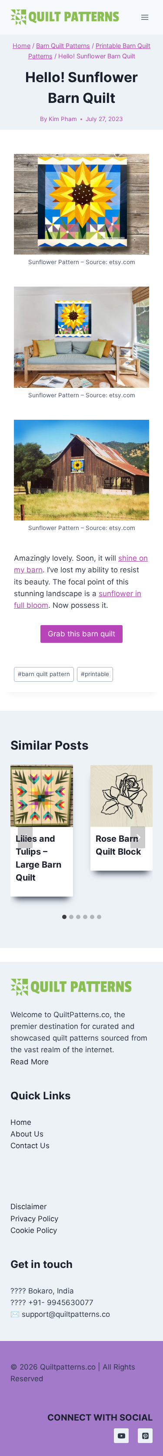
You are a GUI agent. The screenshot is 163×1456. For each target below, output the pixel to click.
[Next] (137, 837)
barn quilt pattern (44, 674)
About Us (26, 1134)
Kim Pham (63, 118)
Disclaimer (28, 1206)
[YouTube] (121, 1435)
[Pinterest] (145, 1435)
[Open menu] (144, 17)
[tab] (64, 917)
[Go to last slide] (25, 837)
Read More (29, 1061)
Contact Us (30, 1145)
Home (20, 1122)
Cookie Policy (33, 1230)
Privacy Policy (34, 1218)
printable (95, 674)
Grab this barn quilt (81, 633)
